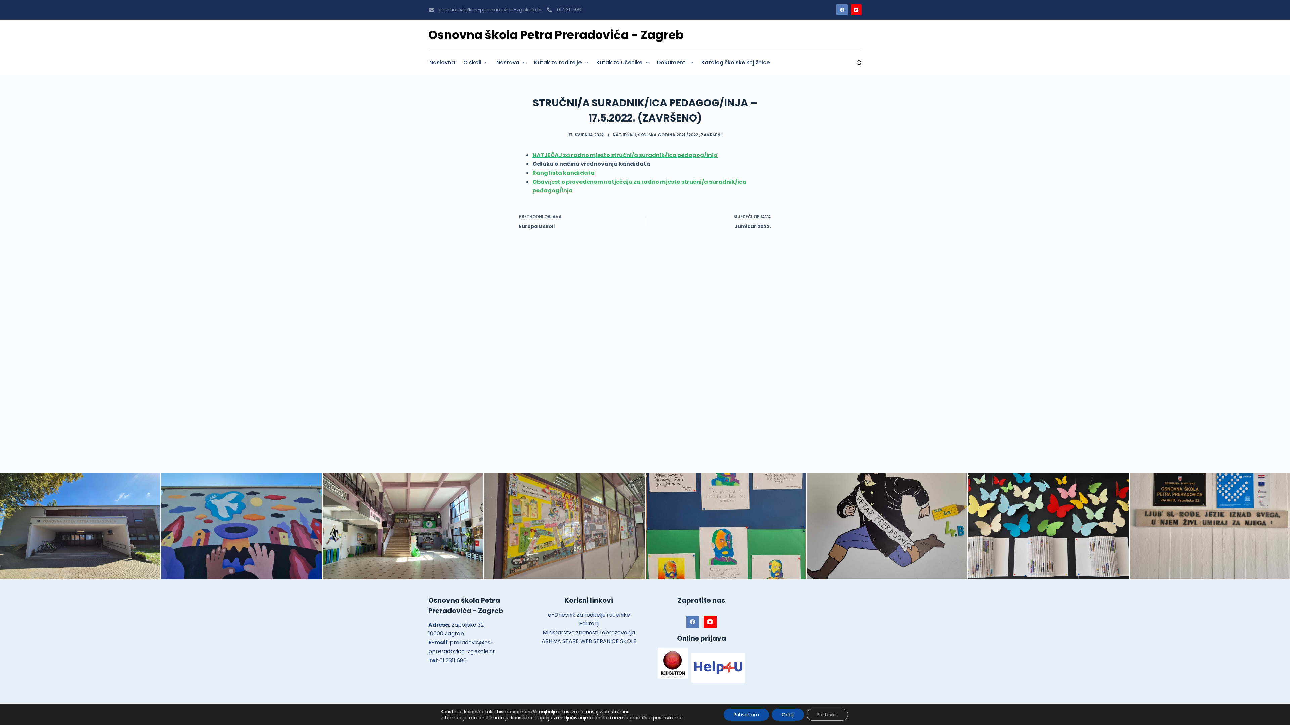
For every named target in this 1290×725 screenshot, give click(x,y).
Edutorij (589, 623)
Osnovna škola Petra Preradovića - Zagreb (556, 35)
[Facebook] (842, 9)
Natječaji (624, 135)
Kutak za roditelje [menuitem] (558, 62)
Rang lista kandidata (563, 173)
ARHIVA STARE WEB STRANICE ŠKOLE (589, 641)
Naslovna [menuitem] (442, 62)
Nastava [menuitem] (507, 62)
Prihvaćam (746, 714)
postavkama (668, 718)
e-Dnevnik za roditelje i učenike (589, 615)
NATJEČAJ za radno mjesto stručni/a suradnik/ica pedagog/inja (625, 155)
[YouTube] (856, 9)
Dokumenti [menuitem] (672, 62)
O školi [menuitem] (472, 62)
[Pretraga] (859, 62)
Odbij (788, 714)
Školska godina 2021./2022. (668, 135)
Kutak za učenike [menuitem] (619, 62)
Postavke (827, 714)
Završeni (711, 135)
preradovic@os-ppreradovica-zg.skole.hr (490, 9)
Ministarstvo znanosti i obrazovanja (589, 632)
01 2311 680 (570, 9)
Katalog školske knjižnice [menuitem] (735, 62)
